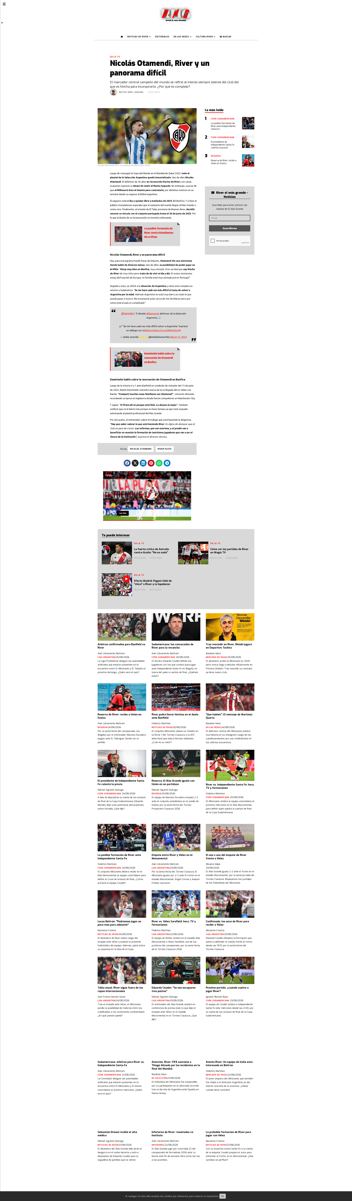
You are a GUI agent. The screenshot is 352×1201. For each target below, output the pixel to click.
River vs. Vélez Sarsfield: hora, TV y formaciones (174, 923)
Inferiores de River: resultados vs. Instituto (173, 1133)
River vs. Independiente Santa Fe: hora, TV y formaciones (230, 786)
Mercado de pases (217, 657)
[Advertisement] (237, 177)
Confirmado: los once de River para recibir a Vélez (227, 923)
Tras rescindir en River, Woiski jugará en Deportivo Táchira (229, 646)
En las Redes (182, 36)
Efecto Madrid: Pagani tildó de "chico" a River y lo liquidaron (153, 582)
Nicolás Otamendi (141, 449)
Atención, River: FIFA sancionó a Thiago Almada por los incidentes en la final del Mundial (176, 1065)
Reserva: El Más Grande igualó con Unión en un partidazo (173, 782)
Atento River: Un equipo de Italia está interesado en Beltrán (229, 1063)
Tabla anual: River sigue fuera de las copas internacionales (120, 989)
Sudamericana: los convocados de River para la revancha (172, 646)
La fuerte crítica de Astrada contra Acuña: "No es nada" (151, 551)
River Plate (165, 449)
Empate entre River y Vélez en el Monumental (172, 856)
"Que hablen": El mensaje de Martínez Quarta (229, 716)
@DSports (147, 330)
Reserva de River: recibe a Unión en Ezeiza (119, 716)
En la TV (115, 57)
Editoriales (162, 36)
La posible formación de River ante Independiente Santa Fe (119, 856)
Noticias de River (138, 36)
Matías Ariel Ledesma (131, 92)
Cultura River (205, 36)
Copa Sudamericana (164, 657)
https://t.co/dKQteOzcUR (167, 330)
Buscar (226, 36)
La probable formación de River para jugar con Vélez (228, 1133)
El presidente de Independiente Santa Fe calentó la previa (121, 782)
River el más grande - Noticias (231, 195)
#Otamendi (152, 313)
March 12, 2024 (178, 337)
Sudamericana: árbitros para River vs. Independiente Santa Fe (121, 1063)
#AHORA (128, 313)
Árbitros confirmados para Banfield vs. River (122, 646)
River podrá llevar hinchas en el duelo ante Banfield (175, 716)
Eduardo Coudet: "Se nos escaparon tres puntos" (174, 989)
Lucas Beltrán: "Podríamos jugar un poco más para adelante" (119, 923)
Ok (222, 1196)
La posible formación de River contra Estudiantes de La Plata (158, 232)
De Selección (159, 1078)
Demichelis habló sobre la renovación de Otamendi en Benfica (159, 357)
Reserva (103, 727)
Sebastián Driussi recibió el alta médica (117, 1133)
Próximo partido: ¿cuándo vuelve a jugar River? (227, 989)
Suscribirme (230, 228)
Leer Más (122, 512)
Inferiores (158, 1145)
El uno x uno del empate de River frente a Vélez (226, 856)
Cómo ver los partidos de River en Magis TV (229, 551)
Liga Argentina (107, 657)
